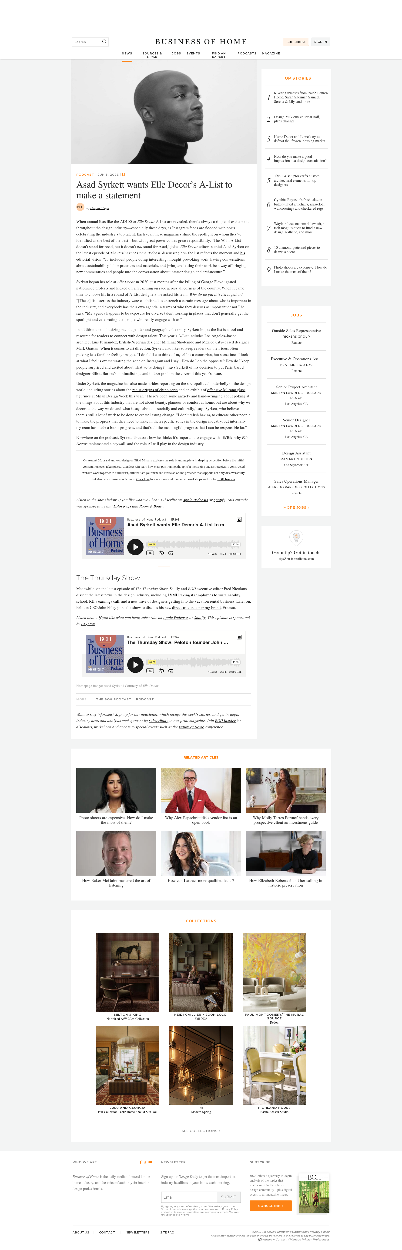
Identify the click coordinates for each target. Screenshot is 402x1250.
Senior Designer (296, 420)
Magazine (271, 53)
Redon (274, 1022)
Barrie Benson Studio (274, 1111)
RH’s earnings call (104, 601)
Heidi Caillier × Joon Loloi (201, 1014)
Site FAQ (167, 1232)
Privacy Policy (230, 1209)
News (127, 53)
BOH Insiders (226, 479)
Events (193, 53)
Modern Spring (201, 1111)
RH (200, 1107)
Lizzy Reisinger (99, 208)
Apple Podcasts (195, 499)
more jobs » (296, 507)
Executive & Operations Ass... (296, 358)
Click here (143, 479)
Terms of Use (168, 1209)
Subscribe (296, 42)
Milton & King (127, 1014)
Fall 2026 (201, 1018)
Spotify (219, 499)
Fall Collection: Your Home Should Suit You (127, 1111)
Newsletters (137, 1232)
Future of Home (191, 726)
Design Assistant (296, 453)
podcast (85, 174)
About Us (81, 1232)
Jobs (176, 53)
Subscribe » (271, 1206)
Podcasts (247, 53)
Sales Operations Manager (296, 481)
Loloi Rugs (122, 505)
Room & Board (151, 505)
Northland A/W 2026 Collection (128, 1018)
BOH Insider (225, 720)
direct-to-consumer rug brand (196, 607)
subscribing (158, 720)
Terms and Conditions (292, 1231)
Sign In (320, 42)
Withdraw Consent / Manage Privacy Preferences (295, 1239)
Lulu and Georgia (128, 1107)
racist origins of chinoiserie (155, 389)
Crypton (88, 623)
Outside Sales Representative (296, 330)
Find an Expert (219, 55)
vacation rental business (214, 601)
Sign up (121, 714)
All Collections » (201, 1131)
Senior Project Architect (296, 387)
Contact (107, 1232)
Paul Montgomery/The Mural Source (274, 1016)
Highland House (274, 1107)
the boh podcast (113, 699)
